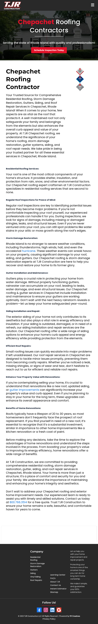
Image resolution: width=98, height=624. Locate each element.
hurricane (28, 251)
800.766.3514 (18, 502)
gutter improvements (24, 390)
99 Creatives (75, 616)
